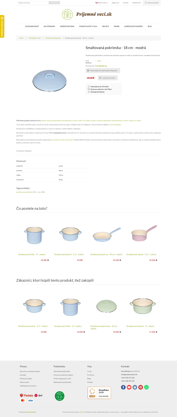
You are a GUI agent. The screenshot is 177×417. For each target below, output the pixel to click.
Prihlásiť (125, 3)
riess (39, 192)
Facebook (123, 387)
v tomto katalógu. (114, 125)
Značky (90, 382)
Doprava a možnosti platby (30, 371)
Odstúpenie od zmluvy (28, 386)
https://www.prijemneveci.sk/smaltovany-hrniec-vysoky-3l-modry (116, 120)
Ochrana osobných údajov (63, 375)
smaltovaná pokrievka (24, 192)
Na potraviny (49, 26)
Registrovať (115, 3)
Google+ (140, 387)
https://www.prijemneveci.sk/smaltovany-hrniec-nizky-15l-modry (66, 120)
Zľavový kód (24, 382)
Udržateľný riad (67, 26)
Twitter (135, 387)
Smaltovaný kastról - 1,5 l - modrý (69, 254)
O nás (89, 371)
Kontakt (23, 375)
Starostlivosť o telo (88, 26)
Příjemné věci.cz (103, 3)
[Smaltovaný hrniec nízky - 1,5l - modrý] (70, 233)
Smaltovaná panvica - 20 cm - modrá (106, 254)
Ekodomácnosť (32, 26)
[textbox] (33, 2)
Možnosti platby (26, 379)
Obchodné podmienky (62, 371)
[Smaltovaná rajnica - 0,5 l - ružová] (142, 233)
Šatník (116, 26)
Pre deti (105, 26)
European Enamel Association (62, 140)
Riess (99, 61)
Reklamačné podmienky (62, 382)
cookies (81, 412)
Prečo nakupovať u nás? (62, 379)
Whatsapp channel (146, 387)
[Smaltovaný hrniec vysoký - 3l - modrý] (34, 233)
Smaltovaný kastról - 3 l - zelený (140, 326)
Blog (150, 26)
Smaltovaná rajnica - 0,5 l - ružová (141, 254)
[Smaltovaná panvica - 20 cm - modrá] (106, 233)
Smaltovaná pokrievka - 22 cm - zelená (104, 327)
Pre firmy (90, 375)
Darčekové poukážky (133, 26)
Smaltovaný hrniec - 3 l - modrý (31, 254)
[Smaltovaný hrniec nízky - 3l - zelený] (142, 305)
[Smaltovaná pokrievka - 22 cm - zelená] (106, 305)
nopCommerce (31, 412)
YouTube (129, 387)
